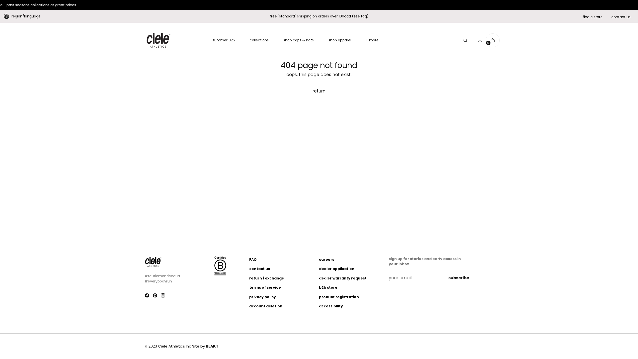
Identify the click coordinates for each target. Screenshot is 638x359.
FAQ (253, 259)
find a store (593, 16)
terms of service (265, 287)
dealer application (336, 268)
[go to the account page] (478, 40)
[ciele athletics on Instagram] (163, 296)
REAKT (212, 346)
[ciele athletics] (158, 40)
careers (326, 259)
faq (364, 16)
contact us (621, 16)
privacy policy (262, 296)
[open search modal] (465, 40)
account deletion (265, 306)
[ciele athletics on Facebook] (148, 296)
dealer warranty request (343, 278)
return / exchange (266, 278)
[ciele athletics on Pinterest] (156, 296)
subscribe (458, 278)
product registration (339, 296)
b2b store (328, 287)
